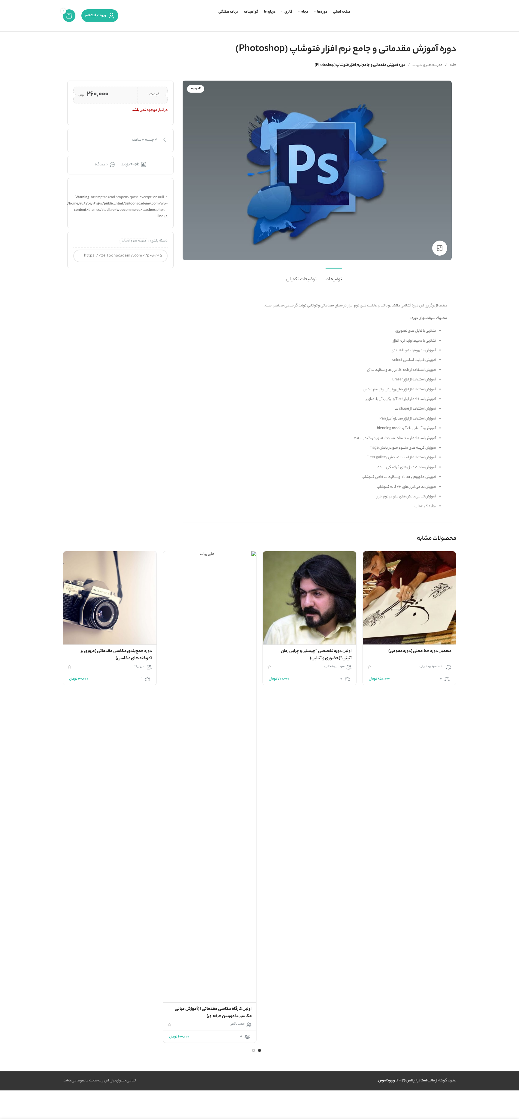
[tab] (334, 277)
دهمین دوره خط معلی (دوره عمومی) (419, 651)
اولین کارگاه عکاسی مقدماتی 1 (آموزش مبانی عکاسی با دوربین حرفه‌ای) (213, 1013)
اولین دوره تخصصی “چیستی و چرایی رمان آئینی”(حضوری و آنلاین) (316, 655)
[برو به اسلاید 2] (253, 1050)
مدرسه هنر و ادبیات (427, 65)
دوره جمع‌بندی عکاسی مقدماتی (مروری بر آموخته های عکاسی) (116, 655)
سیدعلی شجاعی (334, 666)
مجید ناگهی (237, 1024)
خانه (453, 65)
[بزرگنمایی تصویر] (439, 248)
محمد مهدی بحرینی (432, 666)
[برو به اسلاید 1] (259, 1050)
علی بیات (139, 666)
